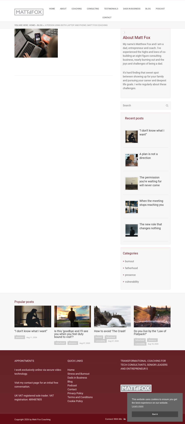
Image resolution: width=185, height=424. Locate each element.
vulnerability (132, 281)
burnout (129, 261)
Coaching (77, 9)
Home (52, 9)
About (63, 9)
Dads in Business (131, 9)
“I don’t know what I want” (151, 132)
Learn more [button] (138, 406)
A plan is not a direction (148, 156)
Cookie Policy (75, 401)
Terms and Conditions (80, 397)
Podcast (160, 9)
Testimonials (111, 9)
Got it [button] (155, 414)
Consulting (93, 9)
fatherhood (131, 268)
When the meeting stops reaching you (151, 203)
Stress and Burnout (78, 373)
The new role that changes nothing (150, 226)
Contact (106, 17)
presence (130, 274)
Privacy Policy (75, 393)
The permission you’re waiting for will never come (150, 181)
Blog (148, 9)
